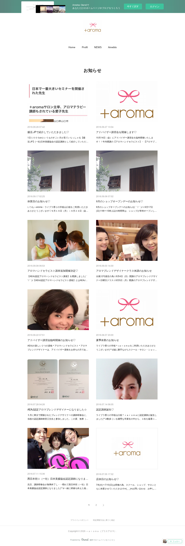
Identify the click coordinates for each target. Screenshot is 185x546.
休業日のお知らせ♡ (38, 201)
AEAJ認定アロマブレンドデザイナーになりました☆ (57, 409)
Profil (85, 47)
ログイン (154, 6)
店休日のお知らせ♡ (107, 479)
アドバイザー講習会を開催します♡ (116, 132)
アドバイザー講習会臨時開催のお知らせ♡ (51, 340)
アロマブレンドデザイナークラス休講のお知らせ (124, 270)
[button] (71, 47)
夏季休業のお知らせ (107, 340)
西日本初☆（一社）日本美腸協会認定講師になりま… (57, 478)
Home (71, 47)
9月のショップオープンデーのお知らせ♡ (119, 201)
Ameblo (112, 47)
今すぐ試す (133, 6)
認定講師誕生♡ (105, 409)
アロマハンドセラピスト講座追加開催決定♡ (52, 270)
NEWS (98, 47)
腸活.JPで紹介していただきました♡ (48, 132)
